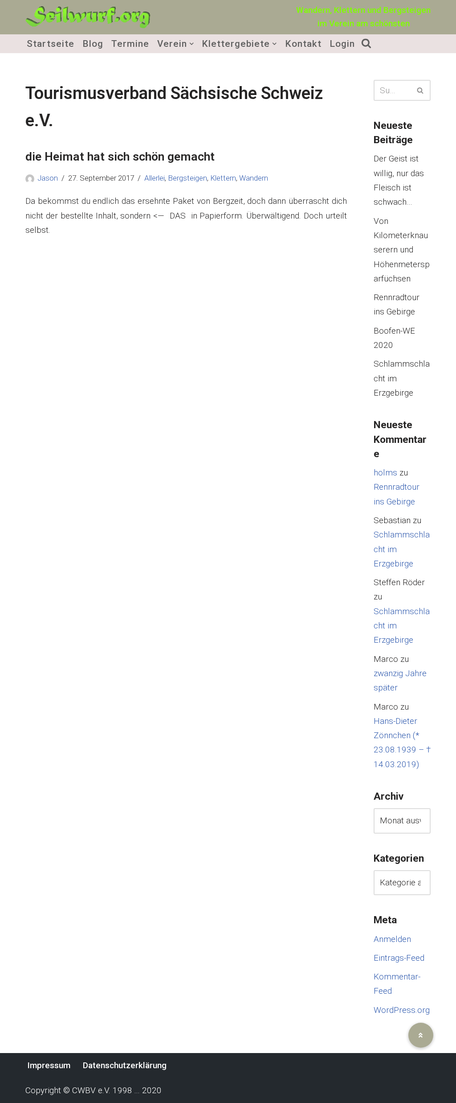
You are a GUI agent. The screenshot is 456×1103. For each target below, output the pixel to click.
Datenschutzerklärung (125, 1065)
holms (385, 472)
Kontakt (303, 43)
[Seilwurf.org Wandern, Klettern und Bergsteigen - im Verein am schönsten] (87, 17)
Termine (130, 43)
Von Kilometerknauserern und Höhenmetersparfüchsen (402, 250)
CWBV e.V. (91, 1090)
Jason (47, 178)
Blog (92, 43)
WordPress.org (402, 1010)
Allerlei (154, 178)
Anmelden (392, 939)
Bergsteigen (187, 178)
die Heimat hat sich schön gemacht (120, 156)
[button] (191, 43)
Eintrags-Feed (399, 958)
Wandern (253, 178)
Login (342, 43)
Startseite (50, 43)
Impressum (48, 1065)
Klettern (223, 178)
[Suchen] (421, 90)
